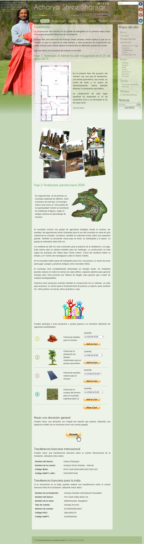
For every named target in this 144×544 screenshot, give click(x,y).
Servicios (125, 42)
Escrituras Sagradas (130, 84)
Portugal (125, 76)
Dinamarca (126, 72)
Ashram (124, 35)
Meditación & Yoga (130, 46)
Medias (124, 91)
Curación (125, 48)
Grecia (124, 69)
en (108, 3)
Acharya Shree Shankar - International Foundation (51, 540)
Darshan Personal (129, 55)
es (99, 3)
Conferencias (127, 50)
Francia (125, 63)
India (124, 67)
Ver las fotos (78, 108)
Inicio (123, 32)
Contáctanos (128, 94)
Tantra (124, 52)
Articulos (125, 87)
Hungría (125, 65)
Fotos (123, 59)
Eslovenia (125, 74)
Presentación (128, 39)
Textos (124, 81)
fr (103, 3)
